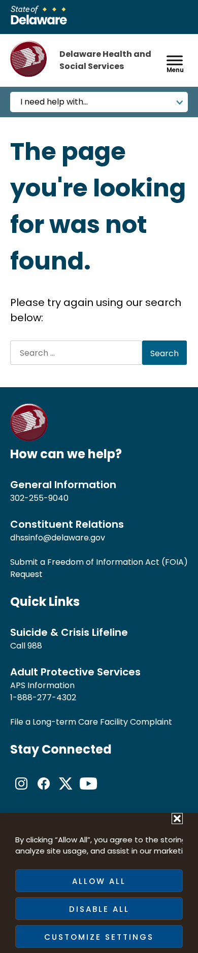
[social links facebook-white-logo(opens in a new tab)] (43, 792)
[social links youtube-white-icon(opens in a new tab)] (88, 792)
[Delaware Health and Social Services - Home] (29, 439)
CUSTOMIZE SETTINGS (99, 937)
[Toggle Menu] (175, 60)
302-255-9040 (39, 498)
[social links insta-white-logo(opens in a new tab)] (21, 792)
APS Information (42, 685)
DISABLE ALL (99, 909)
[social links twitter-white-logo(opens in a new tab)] (66, 792)
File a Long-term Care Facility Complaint (91, 722)
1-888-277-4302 (43, 697)
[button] (177, 818)
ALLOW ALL (99, 881)
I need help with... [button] (54, 102)
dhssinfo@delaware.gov (57, 537)
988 (34, 646)
